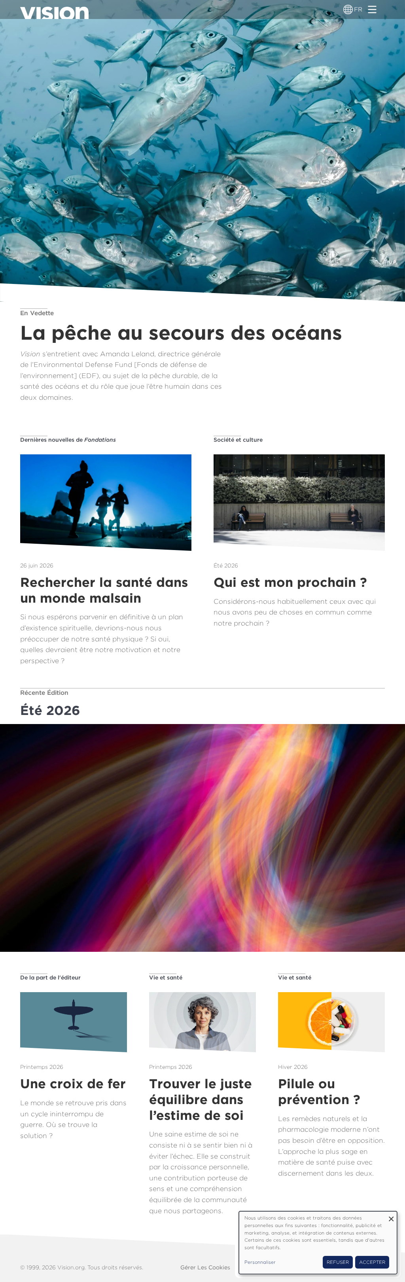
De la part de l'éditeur (50, 977)
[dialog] (318, 1242)
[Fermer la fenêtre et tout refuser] (391, 1216)
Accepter (372, 1262)
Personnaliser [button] (260, 1262)
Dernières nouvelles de (68, 440)
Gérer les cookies (205, 1267)
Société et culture (238, 440)
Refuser (338, 1262)
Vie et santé (165, 977)
